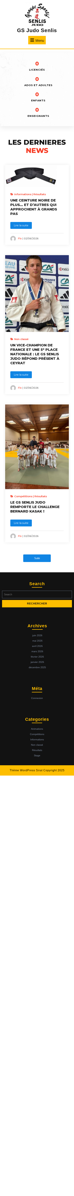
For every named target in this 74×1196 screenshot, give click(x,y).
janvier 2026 (37, 662)
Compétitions (23, 496)
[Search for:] (37, 595)
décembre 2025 (37, 667)
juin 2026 (37, 635)
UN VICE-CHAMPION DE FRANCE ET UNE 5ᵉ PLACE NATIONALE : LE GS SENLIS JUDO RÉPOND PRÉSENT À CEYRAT (34, 354)
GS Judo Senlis (37, 30)
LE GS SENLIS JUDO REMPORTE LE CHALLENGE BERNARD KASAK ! (35, 506)
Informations (22, 194)
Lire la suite (21, 225)
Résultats (39, 194)
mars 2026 (37, 651)
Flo (20, 238)
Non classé (21, 339)
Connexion (37, 698)
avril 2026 (37, 646)
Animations (37, 728)
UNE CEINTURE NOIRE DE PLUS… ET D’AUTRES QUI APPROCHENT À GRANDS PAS (33, 207)
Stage (37, 755)
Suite (37, 558)
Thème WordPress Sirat (26, 770)
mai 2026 (37, 640)
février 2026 (37, 656)
